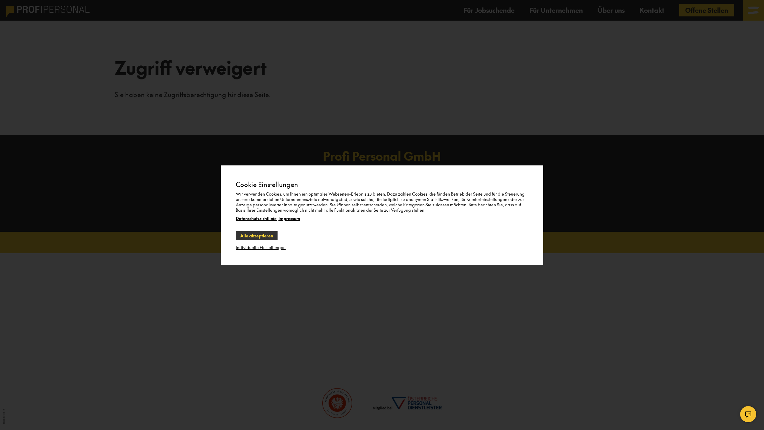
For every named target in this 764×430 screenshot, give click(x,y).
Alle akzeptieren (256, 236)
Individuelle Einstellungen (261, 247)
